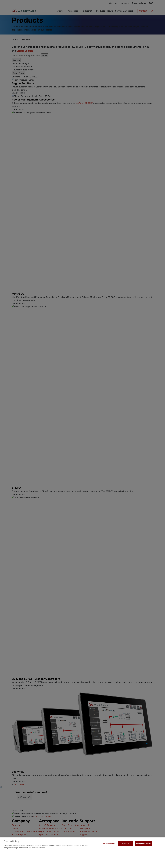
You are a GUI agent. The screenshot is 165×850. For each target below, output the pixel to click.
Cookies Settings (108, 843)
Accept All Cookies (143, 843)
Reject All (125, 843)
